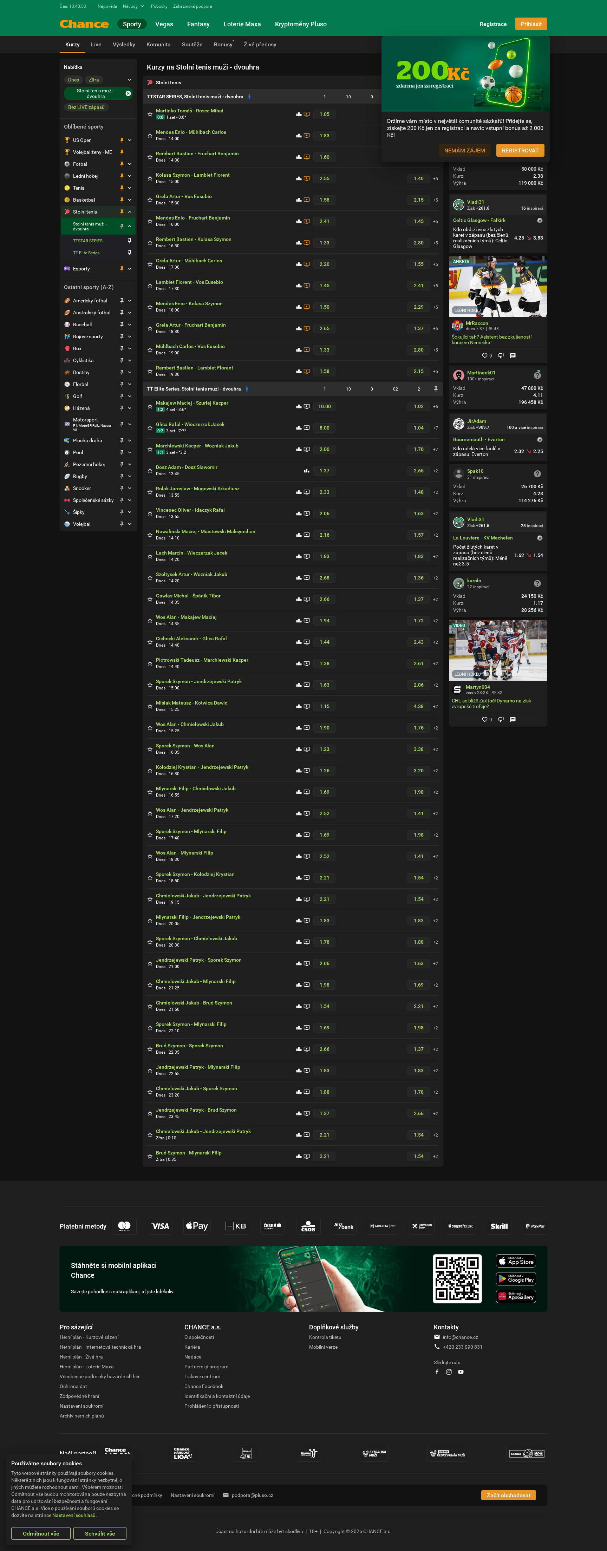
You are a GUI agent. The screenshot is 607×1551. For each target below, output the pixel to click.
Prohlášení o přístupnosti (211, 1405)
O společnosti (199, 1337)
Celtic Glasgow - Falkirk (479, 220)
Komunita (158, 44)
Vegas (164, 24)
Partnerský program (206, 1366)
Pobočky (159, 6)
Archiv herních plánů (82, 1415)
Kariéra (192, 1346)
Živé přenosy (260, 44)
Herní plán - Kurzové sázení (89, 1337)
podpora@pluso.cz (252, 1495)
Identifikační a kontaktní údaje (217, 1396)
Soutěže (192, 44)
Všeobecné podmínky (139, 1495)
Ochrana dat (73, 1386)
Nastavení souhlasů (74, 1515)
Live (96, 44)
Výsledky (124, 44)
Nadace (192, 1356)
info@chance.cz (460, 1337)
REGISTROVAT (520, 150)
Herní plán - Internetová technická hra (100, 1346)
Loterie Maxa (242, 24)
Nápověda (107, 6)
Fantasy (198, 24)
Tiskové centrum (202, 1376)
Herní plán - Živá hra (81, 1356)
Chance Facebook (203, 1386)
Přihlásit (531, 24)
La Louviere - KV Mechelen (483, 538)
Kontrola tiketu (325, 1337)
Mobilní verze (323, 1346)
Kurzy (72, 44)
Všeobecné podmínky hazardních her (100, 1376)
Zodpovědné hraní (79, 1396)
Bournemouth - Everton (479, 440)
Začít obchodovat (508, 1495)
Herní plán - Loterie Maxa (87, 1366)
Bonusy (223, 44)
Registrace (493, 24)
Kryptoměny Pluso (301, 24)
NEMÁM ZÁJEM (464, 150)
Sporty (132, 24)
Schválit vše (100, 1533)
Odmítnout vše (41, 1533)
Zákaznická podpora (192, 6)
